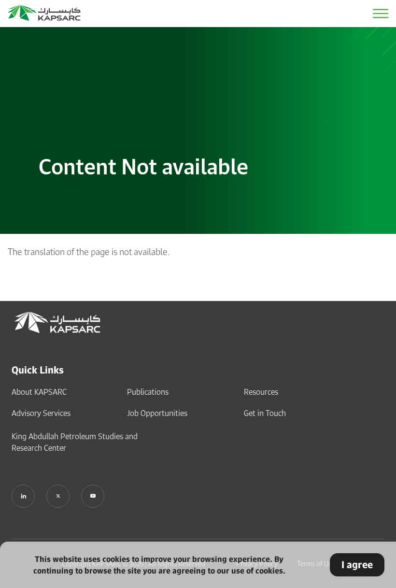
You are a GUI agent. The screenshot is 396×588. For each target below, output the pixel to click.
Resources (261, 392)
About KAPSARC (39, 392)
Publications (148, 392)
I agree (357, 565)
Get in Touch (265, 413)
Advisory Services (41, 413)
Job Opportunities (157, 413)
